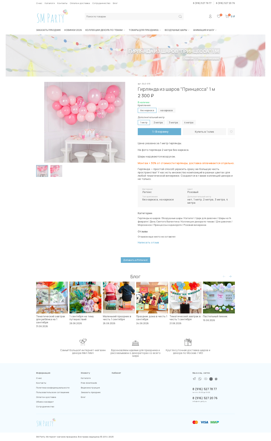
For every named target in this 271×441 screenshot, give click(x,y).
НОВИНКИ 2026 (73, 30)
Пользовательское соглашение (52, 392)
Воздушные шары (176, 30)
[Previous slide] (40, 122)
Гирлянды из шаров (149, 218)
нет (189, 199)
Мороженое (145, 224)
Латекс (147, 192)
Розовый (192, 192)
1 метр (198, 199)
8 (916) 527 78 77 (202, 3)
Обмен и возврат (45, 401)
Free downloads (89, 383)
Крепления (144, 105)
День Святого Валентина (164, 221)
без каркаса (150, 199)
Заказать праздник (48, 30)
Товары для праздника (144, 30)
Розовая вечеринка (195, 224)
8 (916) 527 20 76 (225, 3)
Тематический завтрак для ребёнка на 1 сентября (50, 319)
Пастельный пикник (215, 316)
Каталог (189, 218)
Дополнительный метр (151, 117)
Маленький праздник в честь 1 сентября (117, 318)
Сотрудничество (101, 3)
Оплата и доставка (80, 3)
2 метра (208, 199)
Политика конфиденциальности (53, 387)
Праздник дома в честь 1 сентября (151, 318)
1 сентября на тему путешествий (81, 318)
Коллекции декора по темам (104, 30)
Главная (188, 58)
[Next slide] (128, 122)
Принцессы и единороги (168, 224)
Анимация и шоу (203, 30)
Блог (115, 3)
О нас (39, 3)
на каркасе (166, 199)
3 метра (220, 199)
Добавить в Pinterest (135, 260)
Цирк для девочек (206, 218)
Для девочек (223, 221)
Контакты (62, 3)
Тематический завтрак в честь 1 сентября (185, 318)
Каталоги (50, 3)
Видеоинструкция (90, 387)
